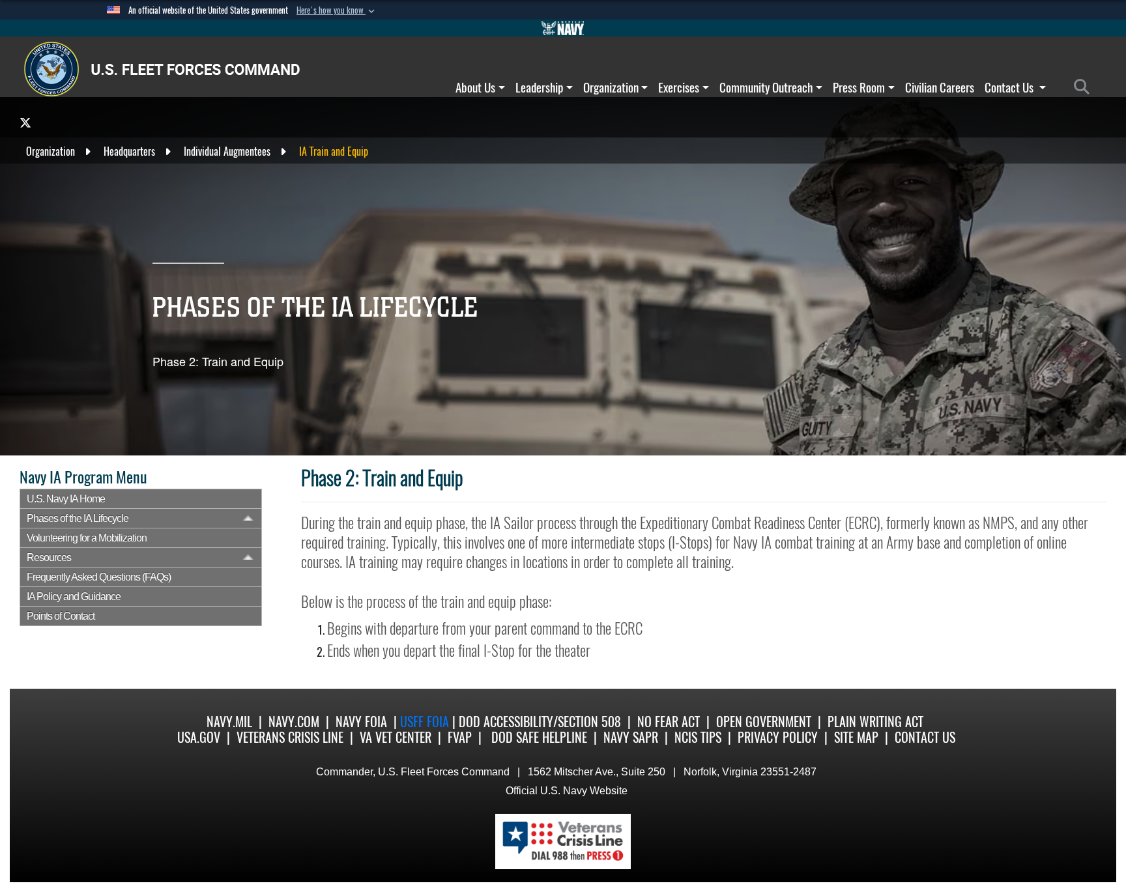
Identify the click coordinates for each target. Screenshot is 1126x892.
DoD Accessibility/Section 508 (540, 721)
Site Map (856, 737)
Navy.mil (229, 721)
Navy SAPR (630, 737)
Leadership (539, 87)
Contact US (925, 737)
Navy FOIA (361, 721)
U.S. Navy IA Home (66, 498)
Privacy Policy (778, 737)
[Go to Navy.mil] (563, 28)
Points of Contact (60, 616)
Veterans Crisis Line (290, 737)
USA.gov (198, 737)
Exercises (678, 87)
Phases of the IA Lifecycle (77, 518)
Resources (49, 557)
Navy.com (293, 721)
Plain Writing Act (875, 721)
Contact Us (1010, 87)
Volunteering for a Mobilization (87, 537)
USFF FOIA (426, 721)
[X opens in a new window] (25, 122)
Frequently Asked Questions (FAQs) (99, 577)
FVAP (460, 737)
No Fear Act (668, 721)
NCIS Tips (697, 737)
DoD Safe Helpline (539, 737)
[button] (336, 10)
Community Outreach (766, 87)
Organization (611, 87)
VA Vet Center (395, 737)
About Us (475, 87)
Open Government (763, 721)
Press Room (859, 87)
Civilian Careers (939, 87)
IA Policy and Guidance (74, 596)
